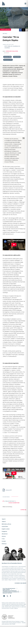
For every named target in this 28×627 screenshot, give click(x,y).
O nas (3, 538)
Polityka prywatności (9, 588)
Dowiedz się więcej (20, 583)
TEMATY (4, 521)
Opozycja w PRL (8, 59)
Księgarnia (4, 531)
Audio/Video (5, 526)
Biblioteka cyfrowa (6, 524)
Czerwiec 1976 (7, 56)
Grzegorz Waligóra (12, 51)
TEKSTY (4, 519)
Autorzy (4, 536)
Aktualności (5, 533)
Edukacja (4, 543)
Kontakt (4, 541)
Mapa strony (6, 589)
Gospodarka (17, 56)
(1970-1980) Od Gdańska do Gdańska (12, 47)
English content (5, 528)
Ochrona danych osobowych (11, 591)
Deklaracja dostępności (10, 590)
